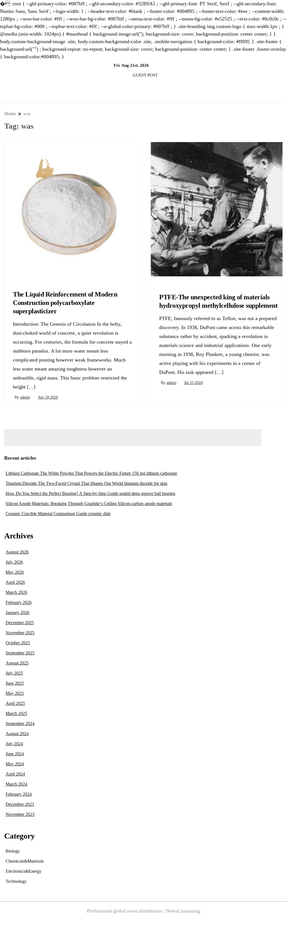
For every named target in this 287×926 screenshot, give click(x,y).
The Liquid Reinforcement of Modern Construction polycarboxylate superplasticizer (65, 303)
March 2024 (16, 784)
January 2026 (17, 612)
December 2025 (20, 622)
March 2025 (16, 713)
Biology (13, 851)
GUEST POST (145, 75)
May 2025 (15, 693)
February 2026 (19, 602)
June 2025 (15, 683)
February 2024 (19, 794)
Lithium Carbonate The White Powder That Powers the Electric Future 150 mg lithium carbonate (91, 473)
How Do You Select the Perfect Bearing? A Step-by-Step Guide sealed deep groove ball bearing (90, 493)
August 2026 (17, 552)
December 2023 (20, 804)
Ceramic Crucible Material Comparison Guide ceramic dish (58, 513)
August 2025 (17, 663)
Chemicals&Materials (29, 280)
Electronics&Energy (23, 871)
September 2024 (20, 723)
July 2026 (14, 562)
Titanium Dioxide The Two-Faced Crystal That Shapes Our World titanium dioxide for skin (86, 483)
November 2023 (20, 814)
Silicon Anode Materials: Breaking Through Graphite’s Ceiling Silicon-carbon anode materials (89, 503)
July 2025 (14, 673)
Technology (16, 881)
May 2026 (15, 572)
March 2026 (16, 592)
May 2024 (15, 763)
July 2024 (14, 743)
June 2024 (15, 753)
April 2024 (15, 774)
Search (273, 437)
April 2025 (15, 703)
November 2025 (20, 632)
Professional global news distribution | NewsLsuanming (143, 911)
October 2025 (18, 642)
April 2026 (15, 582)
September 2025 (20, 652)
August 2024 (17, 733)
